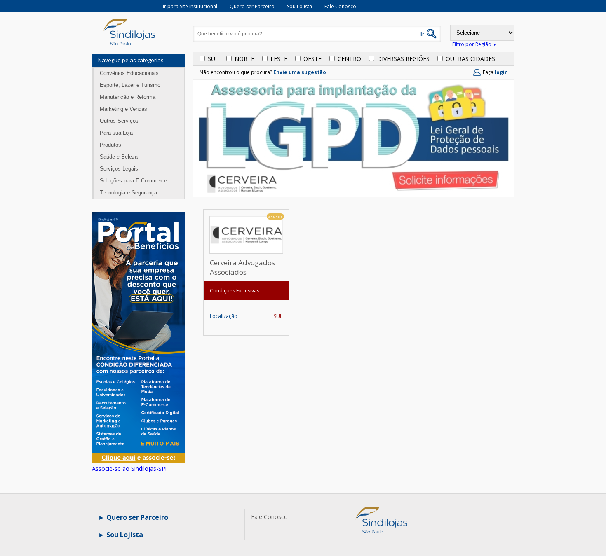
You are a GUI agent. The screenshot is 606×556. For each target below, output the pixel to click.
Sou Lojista (299, 6)
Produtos (110, 145)
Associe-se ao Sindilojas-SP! (129, 468)
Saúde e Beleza (119, 157)
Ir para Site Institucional (190, 6)
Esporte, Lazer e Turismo (130, 85)
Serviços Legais (119, 169)
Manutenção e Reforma (127, 97)
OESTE (312, 59)
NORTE (244, 59)
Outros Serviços (119, 121)
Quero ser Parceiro (252, 6)
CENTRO (349, 59)
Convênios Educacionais (129, 73)
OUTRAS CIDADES (470, 59)
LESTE (278, 59)
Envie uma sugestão (299, 72)
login (501, 72)
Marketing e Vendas (123, 109)
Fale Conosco (340, 6)
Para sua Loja (116, 133)
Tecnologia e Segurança (128, 192)
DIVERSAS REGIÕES (403, 59)
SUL (213, 59)
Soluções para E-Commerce (133, 181)
